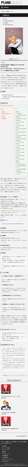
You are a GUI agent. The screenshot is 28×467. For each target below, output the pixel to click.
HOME (2, 11)
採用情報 (6, 455)
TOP (5, 19)
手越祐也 (7, 11)
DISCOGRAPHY (9, 21)
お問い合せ (6, 461)
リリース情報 (7, 448)
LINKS (6, 23)
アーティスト (7, 450)
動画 (5, 451)
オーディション (7, 453)
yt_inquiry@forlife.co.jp (7, 340)
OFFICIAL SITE (8, 25)
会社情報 (6, 457)
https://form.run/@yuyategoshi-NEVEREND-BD (12, 223)
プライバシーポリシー (9, 459)
